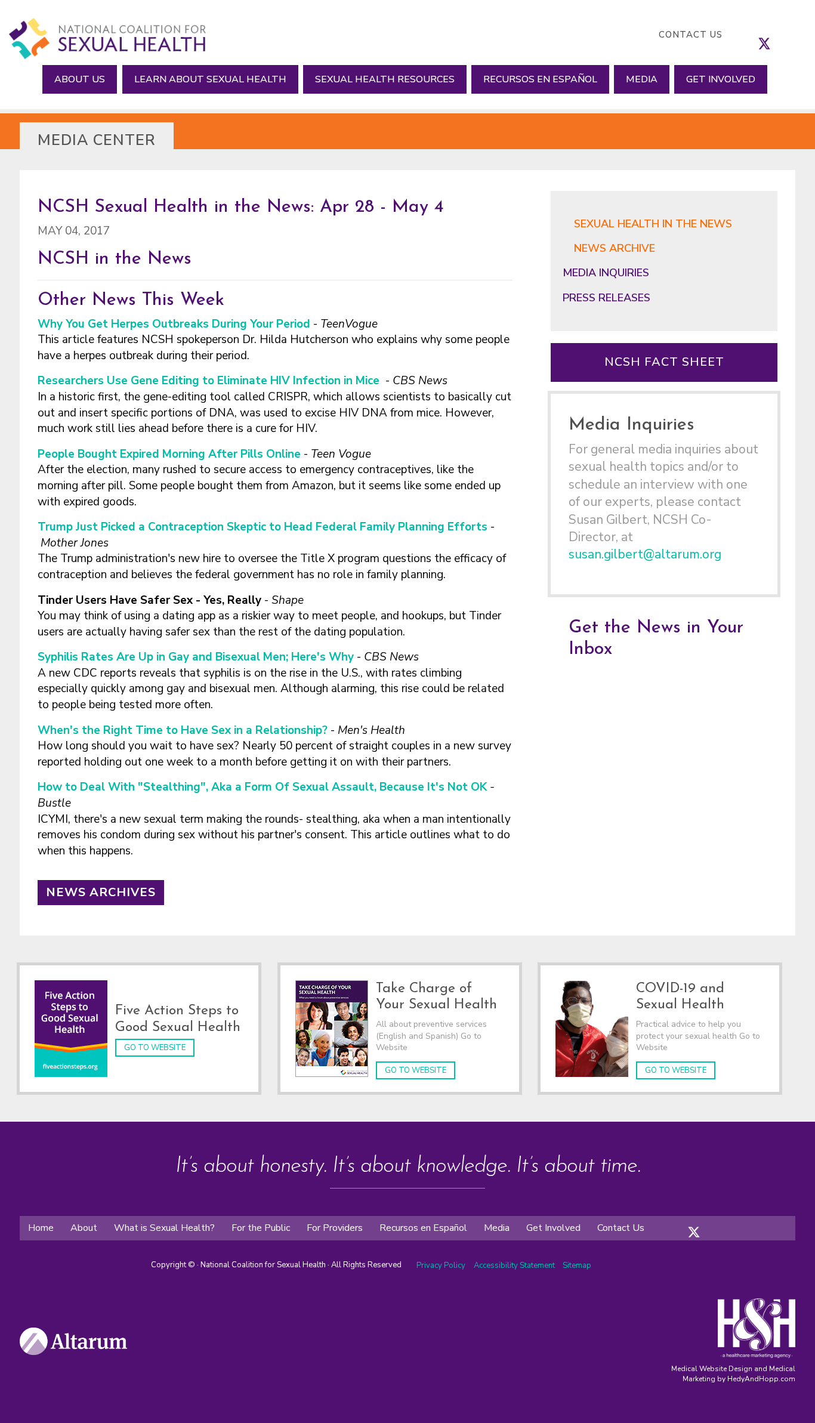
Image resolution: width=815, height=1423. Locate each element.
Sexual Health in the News (653, 224)
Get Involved (720, 79)
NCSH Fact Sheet (664, 362)
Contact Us (691, 35)
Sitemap (577, 1265)
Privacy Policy (440, 1265)
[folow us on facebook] (682, 1223)
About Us (79, 79)
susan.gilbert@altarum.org (645, 554)
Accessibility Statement (515, 1265)
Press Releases (606, 298)
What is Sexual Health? (164, 1227)
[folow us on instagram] (706, 1223)
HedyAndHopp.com (761, 1379)
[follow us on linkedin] (788, 34)
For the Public (260, 1227)
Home (41, 1227)
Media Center (97, 140)
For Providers (335, 1227)
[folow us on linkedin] (718, 1223)
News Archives (101, 892)
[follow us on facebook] (752, 34)
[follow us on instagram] (776, 34)
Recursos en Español (540, 79)
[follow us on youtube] (800, 34)
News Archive (614, 248)
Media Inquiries (606, 273)
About (83, 1227)
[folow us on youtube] (730, 1223)
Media (641, 79)
